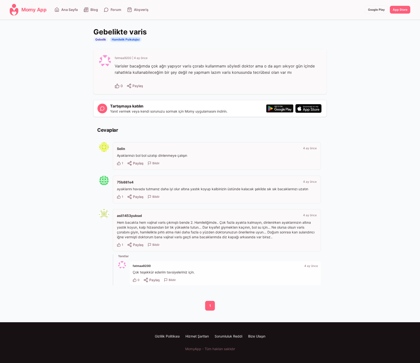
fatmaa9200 (123, 58)
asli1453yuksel (129, 216)
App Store (400, 9)
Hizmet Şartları (197, 336)
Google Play (376, 9)
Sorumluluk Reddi (228, 336)
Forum (116, 10)
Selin (121, 149)
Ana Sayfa (69, 10)
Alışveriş (141, 10)
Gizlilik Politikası (167, 336)
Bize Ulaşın (256, 336)
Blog (94, 10)
